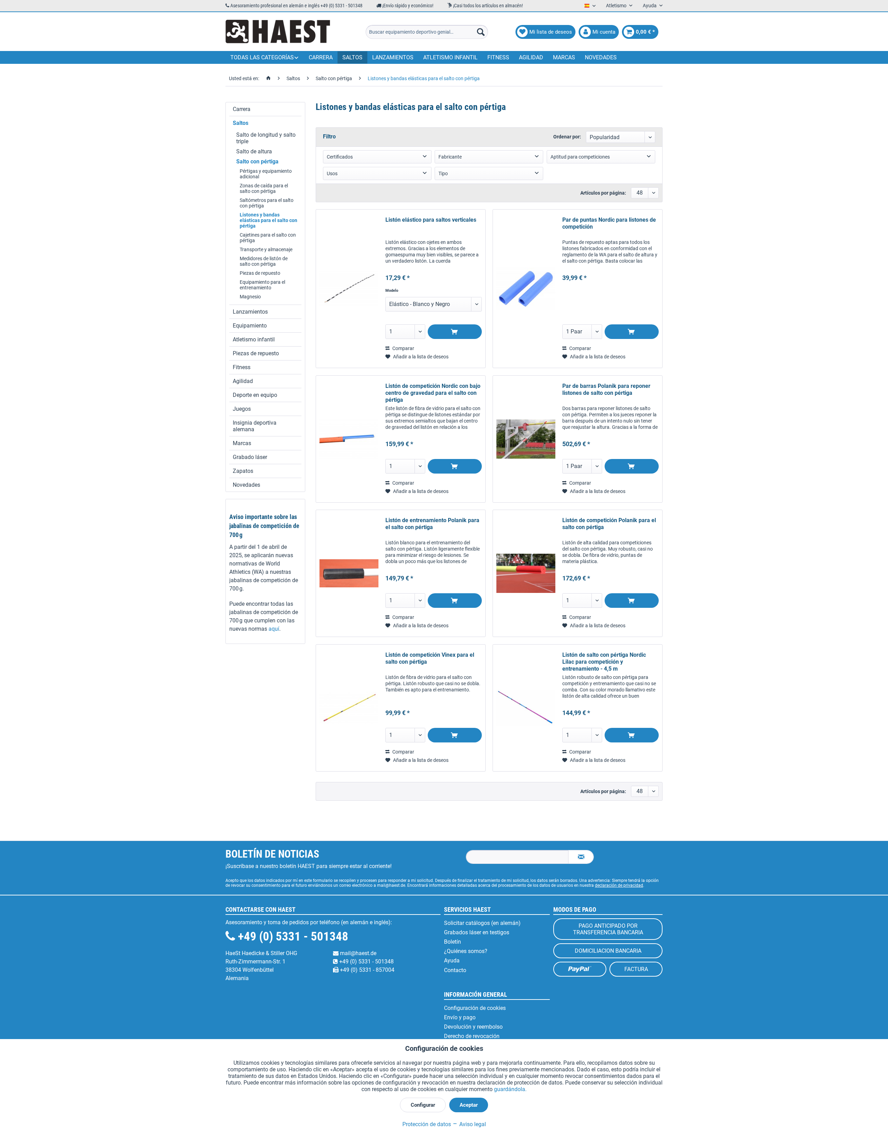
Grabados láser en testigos (476, 932)
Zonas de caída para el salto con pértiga (264, 188)
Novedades (246, 485)
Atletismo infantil (254, 339)
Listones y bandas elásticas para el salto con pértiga (268, 220)
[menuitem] (427, 32)
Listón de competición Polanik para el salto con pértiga (609, 523)
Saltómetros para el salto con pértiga (266, 203)
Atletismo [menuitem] (616, 5)
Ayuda (452, 960)
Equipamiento (250, 325)
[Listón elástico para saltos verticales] (348, 288)
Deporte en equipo (255, 395)
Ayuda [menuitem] (650, 5)
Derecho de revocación (472, 1036)
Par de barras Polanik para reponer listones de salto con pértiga (606, 389)
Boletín (452, 941)
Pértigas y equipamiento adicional (266, 173)
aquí (273, 629)
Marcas (242, 443)
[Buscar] (480, 32)
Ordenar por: (567, 136)
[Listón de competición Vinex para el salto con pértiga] (348, 708)
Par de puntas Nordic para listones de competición (609, 223)
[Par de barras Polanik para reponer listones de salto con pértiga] (525, 439)
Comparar (402, 348)
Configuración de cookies (475, 1008)
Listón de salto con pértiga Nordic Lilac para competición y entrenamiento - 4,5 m (604, 662)
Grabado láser (250, 457)
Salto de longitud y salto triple (266, 138)
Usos (332, 173)
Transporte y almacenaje (266, 249)
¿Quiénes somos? (465, 951)
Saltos (240, 123)
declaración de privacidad (619, 885)
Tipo (443, 173)
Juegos (242, 409)
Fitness (241, 367)
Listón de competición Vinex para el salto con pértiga (429, 658)
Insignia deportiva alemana (254, 426)
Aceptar (469, 1105)
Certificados (340, 157)
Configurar (423, 1105)
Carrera (241, 109)
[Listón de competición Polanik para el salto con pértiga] (525, 573)
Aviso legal (472, 1124)
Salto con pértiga (257, 161)
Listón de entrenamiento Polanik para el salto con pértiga (432, 523)
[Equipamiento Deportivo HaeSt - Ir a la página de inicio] (277, 32)
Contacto (455, 970)
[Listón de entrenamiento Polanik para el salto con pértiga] (348, 573)
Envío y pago (460, 1017)
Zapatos (243, 471)
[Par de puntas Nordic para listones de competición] (525, 288)
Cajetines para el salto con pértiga (268, 237)
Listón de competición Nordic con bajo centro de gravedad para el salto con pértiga (432, 393)
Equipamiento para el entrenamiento (262, 284)
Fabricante (450, 157)
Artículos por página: (603, 193)
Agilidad (243, 381)
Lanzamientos (250, 311)
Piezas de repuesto (260, 273)
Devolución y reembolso (473, 1026)
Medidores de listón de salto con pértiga (264, 261)
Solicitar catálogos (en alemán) (482, 923)
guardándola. (510, 1089)
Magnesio (250, 296)
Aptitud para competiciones (580, 157)
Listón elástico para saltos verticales (430, 219)
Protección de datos (426, 1124)
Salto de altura (254, 151)
